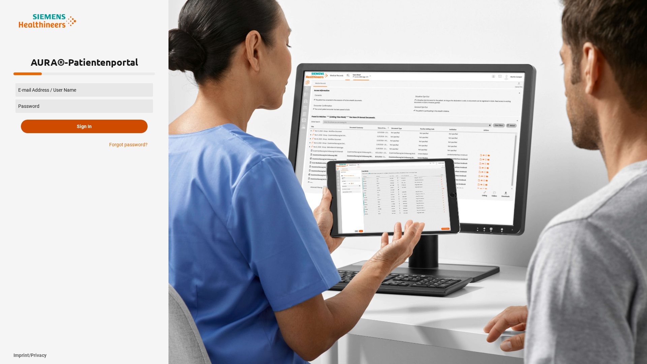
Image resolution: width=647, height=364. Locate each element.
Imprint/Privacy (30, 355)
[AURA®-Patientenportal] (47, 21)
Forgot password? (128, 144)
